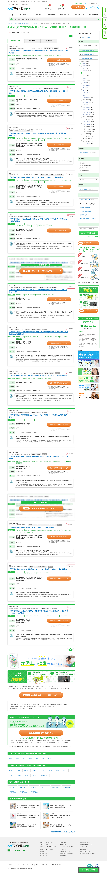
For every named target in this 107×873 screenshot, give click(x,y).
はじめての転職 (83, 847)
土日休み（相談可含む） (85, 211)
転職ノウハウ (52, 14)
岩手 (24, 758)
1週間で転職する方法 (85, 851)
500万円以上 (55, 787)
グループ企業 (45, 864)
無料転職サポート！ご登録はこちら (41, 695)
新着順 (34, 40)
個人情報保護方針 (56, 864)
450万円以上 (44, 787)
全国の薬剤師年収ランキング (87, 849)
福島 (49, 758)
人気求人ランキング (65, 849)
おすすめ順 (16, 40)
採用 (37, 864)
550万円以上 (66, 787)
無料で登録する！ (42, 733)
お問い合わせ (43, 853)
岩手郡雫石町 (86, 97)
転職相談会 (38, 14)
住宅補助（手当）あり (85, 207)
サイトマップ (43, 855)
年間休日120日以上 (84, 218)
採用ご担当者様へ (78, 3)
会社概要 (10, 864)
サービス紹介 (24, 14)
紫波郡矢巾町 (86, 109)
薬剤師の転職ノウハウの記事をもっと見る (63, 832)
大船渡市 (26, 770)
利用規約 (42, 851)
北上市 (42, 770)
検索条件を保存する (93, 236)
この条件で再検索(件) (88, 870)
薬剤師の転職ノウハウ (85, 842)
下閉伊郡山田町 (87, 124)
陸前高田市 (86, 85)
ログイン (92, 7)
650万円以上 (23, 792)
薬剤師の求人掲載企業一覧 (66, 853)
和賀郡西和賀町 (87, 112)
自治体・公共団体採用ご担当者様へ (49, 847)
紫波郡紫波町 (44, 775)
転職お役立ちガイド (65, 14)
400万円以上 (34, 787)
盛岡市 (11, 770)
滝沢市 (35, 775)
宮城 (30, 758)
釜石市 (85, 87)
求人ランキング (79, 14)
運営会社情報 (63, 855)
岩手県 (83, 63)
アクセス (17, 864)
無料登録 (78, 7)
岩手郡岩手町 (86, 102)
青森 (17, 758)
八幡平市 (18, 775)
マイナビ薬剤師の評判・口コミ (87, 853)
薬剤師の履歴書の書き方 (86, 844)
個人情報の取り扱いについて (47, 849)
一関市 (65, 770)
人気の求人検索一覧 (65, 851)
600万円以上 (12, 792)
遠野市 (57, 770)
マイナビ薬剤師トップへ (46, 842)
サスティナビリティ (28, 864)
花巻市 (35, 770)
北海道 (11, 758)
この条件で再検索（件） (88, 233)
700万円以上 (34, 792)
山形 (43, 758)
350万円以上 (23, 787)
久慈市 (50, 770)
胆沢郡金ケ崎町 (87, 114)
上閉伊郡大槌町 (87, 121)
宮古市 (18, 770)
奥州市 (27, 775)
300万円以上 (12, 787)
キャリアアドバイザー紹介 (66, 847)
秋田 (36, 758)
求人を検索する (93, 14)
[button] (70, 47)
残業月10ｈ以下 (83, 215)
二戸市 (11, 775)
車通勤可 (94, 218)
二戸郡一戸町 (86, 143)
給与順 (50, 40)
